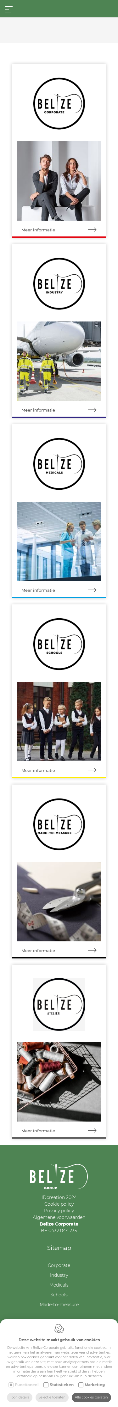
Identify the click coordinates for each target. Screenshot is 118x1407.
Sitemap (59, 1248)
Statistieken (62, 1384)
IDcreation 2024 (59, 1197)
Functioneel (27, 1384)
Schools (59, 1295)
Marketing (95, 1384)
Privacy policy (59, 1211)
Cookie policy (59, 1204)
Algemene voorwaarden (59, 1217)
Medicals (59, 1285)
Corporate (59, 1265)
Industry (59, 1275)
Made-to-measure (59, 1304)
